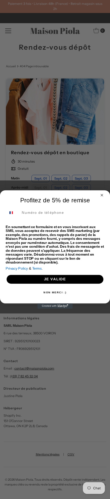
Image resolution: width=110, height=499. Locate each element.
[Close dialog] (102, 195)
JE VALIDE (55, 279)
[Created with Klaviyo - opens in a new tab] (55, 306)
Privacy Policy (17, 268)
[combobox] (12, 212)
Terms (37, 268)
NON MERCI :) (54, 292)
